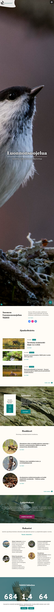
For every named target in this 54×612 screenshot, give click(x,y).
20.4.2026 (31, 339)
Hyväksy (24, 608)
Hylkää (31, 608)
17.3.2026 (29, 366)
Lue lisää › (31, 317)
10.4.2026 (29, 352)
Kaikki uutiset (48, 382)
